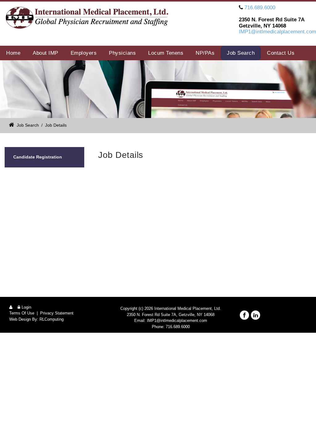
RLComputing (52, 319)
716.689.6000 (259, 8)
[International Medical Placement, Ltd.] (89, 19)
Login (26, 307)
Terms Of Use (21, 313)
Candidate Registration (37, 156)
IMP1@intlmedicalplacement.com (277, 32)
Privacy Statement (56, 313)
